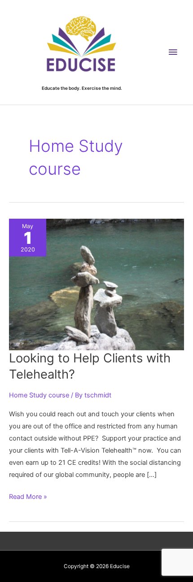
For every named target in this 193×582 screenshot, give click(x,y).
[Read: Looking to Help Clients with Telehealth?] (96, 284)
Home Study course (39, 395)
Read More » (28, 497)
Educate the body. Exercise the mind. (82, 88)
